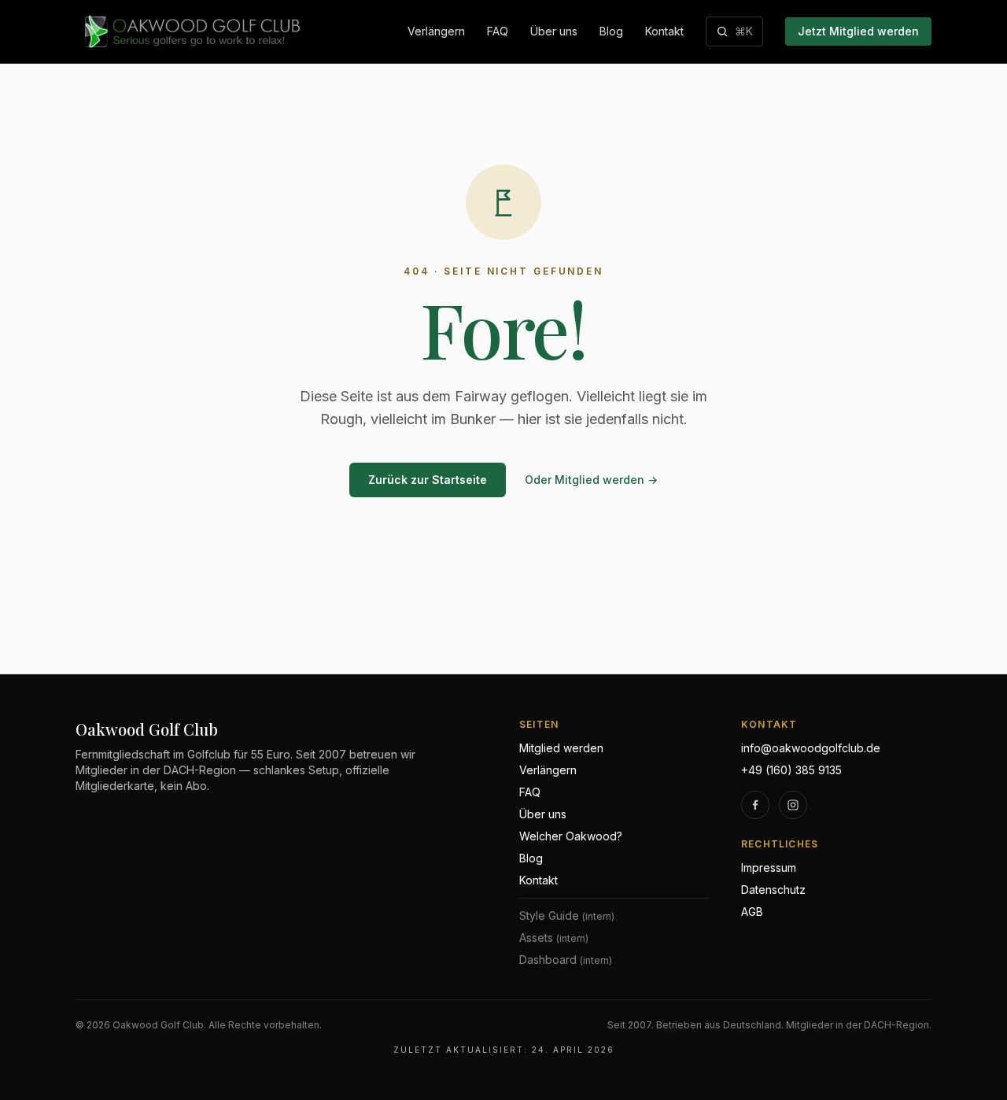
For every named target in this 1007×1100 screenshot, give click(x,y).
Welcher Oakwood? (570, 836)
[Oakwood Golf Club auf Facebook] (755, 805)
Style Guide (566, 915)
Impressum (768, 867)
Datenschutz (773, 889)
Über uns (553, 31)
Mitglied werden (561, 748)
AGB (752, 911)
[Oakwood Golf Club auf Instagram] (793, 805)
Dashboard (565, 959)
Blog (611, 31)
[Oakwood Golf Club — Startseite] (190, 31)
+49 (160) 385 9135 (791, 770)
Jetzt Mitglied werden (858, 31)
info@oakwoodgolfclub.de (810, 748)
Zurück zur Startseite (427, 479)
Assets (553, 937)
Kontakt (664, 31)
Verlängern (436, 31)
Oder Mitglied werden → (591, 479)
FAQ (497, 31)
